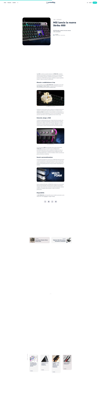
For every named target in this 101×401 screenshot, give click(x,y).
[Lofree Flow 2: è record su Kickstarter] (44, 363)
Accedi (90, 2)
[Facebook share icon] (48, 201)
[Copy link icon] (55, 201)
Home (5, 2)
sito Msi (45, 196)
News (54, 19)
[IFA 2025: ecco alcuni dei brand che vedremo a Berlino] (33, 363)
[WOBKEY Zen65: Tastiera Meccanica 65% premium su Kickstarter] (56, 364)
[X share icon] (45, 201)
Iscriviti (94, 2)
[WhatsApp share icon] (52, 201)
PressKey (56, 34)
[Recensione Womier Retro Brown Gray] (39, 240)
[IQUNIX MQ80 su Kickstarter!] (67, 362)
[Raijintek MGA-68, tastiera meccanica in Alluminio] (61, 240)
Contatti (14, 2)
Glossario (9, 2)
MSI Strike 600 (59, 19)
